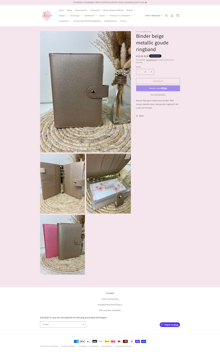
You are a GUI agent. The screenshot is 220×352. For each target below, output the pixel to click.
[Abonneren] (83, 325)
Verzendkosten (151, 60)
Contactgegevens (107, 346)
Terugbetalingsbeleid (68, 346)
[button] (130, 10)
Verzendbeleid (94, 346)
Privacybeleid (82, 346)
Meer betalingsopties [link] (158, 94)
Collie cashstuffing (51, 346)
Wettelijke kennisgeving (123, 346)
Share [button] (141, 116)
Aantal (138, 67)
